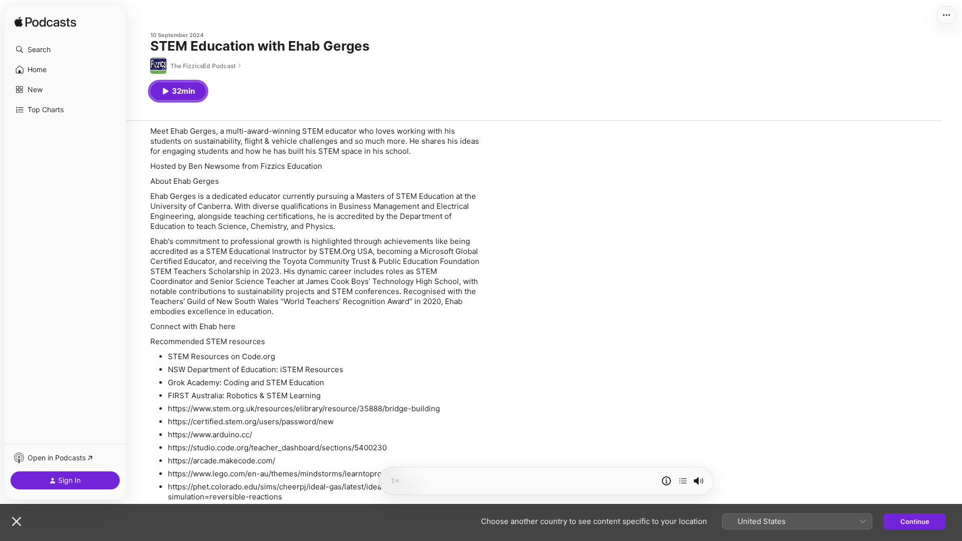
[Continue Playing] (683, 481)
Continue (914, 521)
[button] (65, 49)
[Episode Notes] (666, 481)
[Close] (16, 521)
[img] (45, 23)
